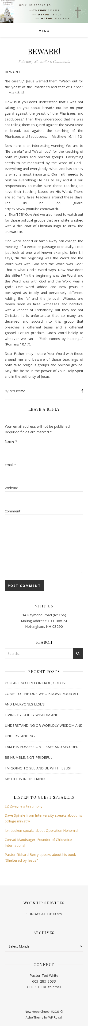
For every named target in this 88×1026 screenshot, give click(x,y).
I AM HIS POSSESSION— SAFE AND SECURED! (42, 746)
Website (11, 487)
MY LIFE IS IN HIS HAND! (25, 778)
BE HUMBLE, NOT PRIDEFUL (28, 757)
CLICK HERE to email (44, 986)
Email (10, 464)
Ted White (17, 391)
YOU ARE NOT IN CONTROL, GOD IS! (35, 682)
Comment (12, 511)
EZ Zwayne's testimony (23, 806)
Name (11, 441)
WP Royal (55, 1017)
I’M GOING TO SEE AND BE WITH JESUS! (38, 768)
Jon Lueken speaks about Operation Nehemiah (42, 830)
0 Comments (60, 61)
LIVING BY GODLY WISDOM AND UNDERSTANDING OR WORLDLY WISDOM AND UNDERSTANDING (44, 725)
